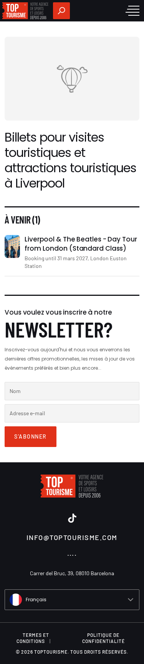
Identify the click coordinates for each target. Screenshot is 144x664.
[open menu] (132, 11)
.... (72, 552)
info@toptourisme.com (72, 537)
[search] (61, 10)
